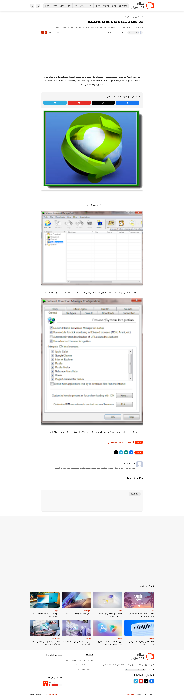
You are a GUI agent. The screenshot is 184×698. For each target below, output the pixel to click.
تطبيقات (120, 638)
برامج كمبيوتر (123, 5)
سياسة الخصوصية (84, 669)
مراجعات (54, 5)
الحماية (90, 5)
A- (42, 32)
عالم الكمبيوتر (132, 694)
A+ (46, 32)
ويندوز (114, 5)
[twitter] (103, 103)
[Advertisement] (92, 58)
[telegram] (55, 103)
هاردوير (47, 5)
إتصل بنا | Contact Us (83, 664)
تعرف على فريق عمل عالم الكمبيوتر (78, 660)
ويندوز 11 (106, 5)
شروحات (126, 16)
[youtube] (79, 103)
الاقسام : (151, 669)
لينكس (82, 5)
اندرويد (69, 5)
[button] (131, 452)
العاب (75, 5)
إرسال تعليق (135, 493)
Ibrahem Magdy (53, 694)
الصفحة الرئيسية (137, 16)
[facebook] (127, 103)
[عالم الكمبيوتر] (142, 5)
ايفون (62, 5)
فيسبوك (97, 5)
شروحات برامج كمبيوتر (116, 442)
